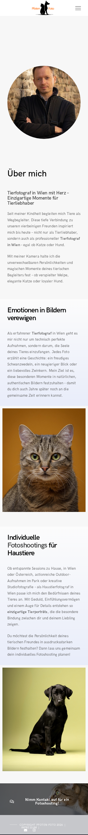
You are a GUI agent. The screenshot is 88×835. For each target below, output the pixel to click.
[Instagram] (34, 831)
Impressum (29, 827)
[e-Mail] (25, 831)
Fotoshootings (27, 545)
